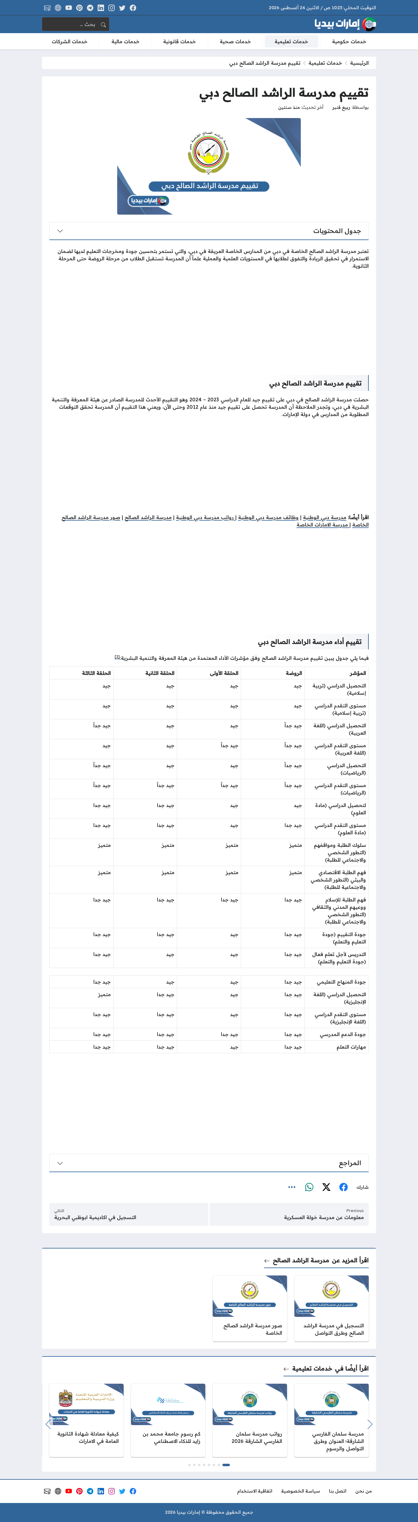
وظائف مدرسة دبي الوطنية (268, 517)
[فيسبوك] (343, 1187)
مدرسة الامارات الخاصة (323, 525)
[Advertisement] (209, 317)
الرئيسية (359, 63)
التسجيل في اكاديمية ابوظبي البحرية (95, 1217)
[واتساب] (309, 1187)
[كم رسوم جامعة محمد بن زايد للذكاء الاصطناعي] (168, 1420)
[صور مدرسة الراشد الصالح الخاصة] (250, 1308)
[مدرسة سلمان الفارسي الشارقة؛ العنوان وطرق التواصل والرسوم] (331, 1420)
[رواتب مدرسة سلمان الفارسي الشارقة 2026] (250, 1420)
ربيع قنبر (341, 107)
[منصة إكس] (326, 1187)
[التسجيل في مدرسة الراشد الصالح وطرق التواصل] (331, 1308)
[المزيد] (291, 1187)
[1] (117, 656)
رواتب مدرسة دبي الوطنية (205, 517)
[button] (226, 1465)
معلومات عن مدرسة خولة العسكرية (324, 1217)
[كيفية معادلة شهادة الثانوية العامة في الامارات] (86, 1420)
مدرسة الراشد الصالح (148, 517)
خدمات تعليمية (325, 63)
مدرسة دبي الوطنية (324, 517)
